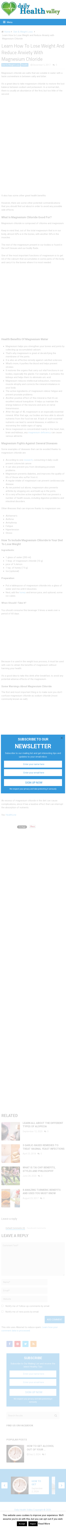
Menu (9, 22)
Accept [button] (22, 1524)
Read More (44, 1523)
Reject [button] (33, 1524)
